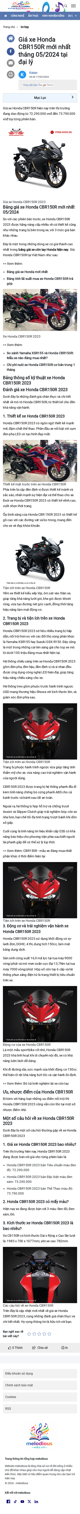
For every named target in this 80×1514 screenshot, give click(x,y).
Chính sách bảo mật (19, 1385)
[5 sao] (49, 1334)
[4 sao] (44, 1334)
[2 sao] (34, 1334)
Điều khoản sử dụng (19, 1373)
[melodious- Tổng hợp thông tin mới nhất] (22, 6)
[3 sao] (39, 1334)
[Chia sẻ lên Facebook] (11, 51)
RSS (8, 1409)
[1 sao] (29, 1334)
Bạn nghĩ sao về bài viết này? (13, 1334)
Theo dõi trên (30, 85)
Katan (33, 73)
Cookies (10, 1397)
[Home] (11, 38)
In (66, 1348)
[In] (11, 74)
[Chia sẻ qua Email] (11, 63)
